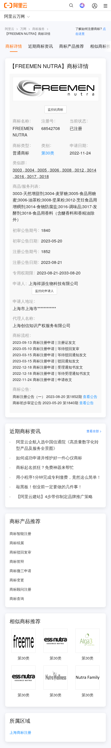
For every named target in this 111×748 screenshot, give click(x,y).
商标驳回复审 (20, 552)
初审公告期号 (25, 230)
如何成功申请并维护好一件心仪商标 (49, 458)
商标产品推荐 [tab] (71, 46)
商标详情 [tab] (13, 46)
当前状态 (78, 121)
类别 (45, 145)
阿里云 (9, 28)
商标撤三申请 (20, 570)
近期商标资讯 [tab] (40, 46)
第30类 (47, 153)
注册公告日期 (25, 262)
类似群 (19, 163)
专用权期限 (23, 273)
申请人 (19, 283)
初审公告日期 (25, 241)
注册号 (47, 121)
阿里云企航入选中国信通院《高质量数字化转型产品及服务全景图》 (57, 445)
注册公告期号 (25, 251)
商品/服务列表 (25, 186)
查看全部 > (93, 431)
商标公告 (21, 389)
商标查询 (17, 598)
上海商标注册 (20, 733)
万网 (23, 28)
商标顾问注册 (20, 589)
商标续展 (17, 542)
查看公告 (90, 396)
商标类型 (21, 145)
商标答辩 (17, 561)
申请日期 (78, 145)
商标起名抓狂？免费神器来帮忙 (45, 467)
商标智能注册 (20, 533)
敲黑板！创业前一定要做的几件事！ (49, 487)
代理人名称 (23, 318)
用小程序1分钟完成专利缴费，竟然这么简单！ (58, 477)
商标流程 (21, 335)
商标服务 (38, 28)
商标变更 (17, 579)
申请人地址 (23, 301)
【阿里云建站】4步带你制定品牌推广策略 (54, 496)
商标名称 (21, 121)
